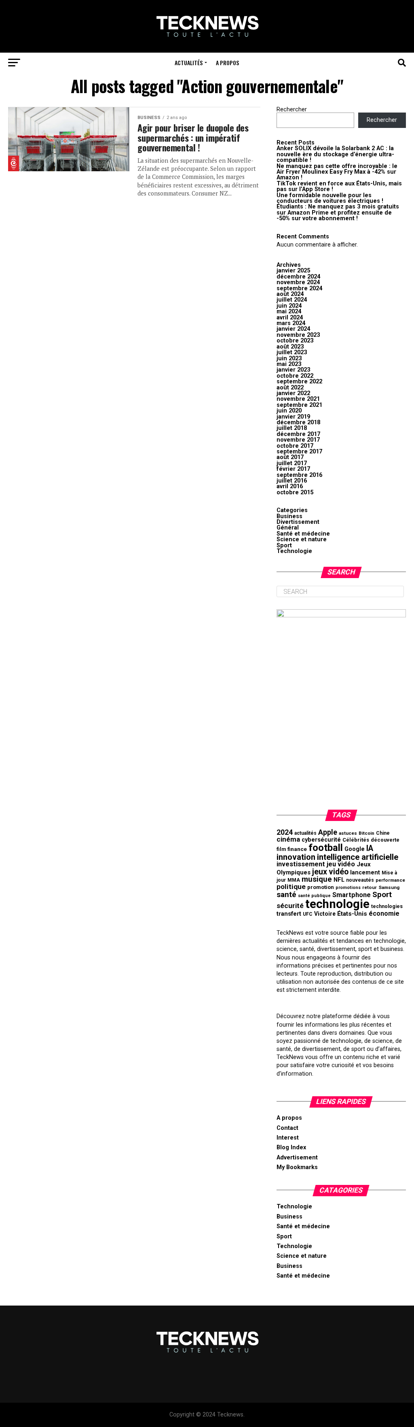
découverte (385, 840)
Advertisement (297, 1157)
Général (288, 527)
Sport (284, 545)
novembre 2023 (298, 335)
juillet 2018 (292, 428)
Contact (287, 1128)
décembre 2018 (298, 422)
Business (289, 516)
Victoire (325, 913)
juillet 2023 (292, 352)
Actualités (189, 62)
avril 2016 (290, 486)
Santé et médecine (303, 533)
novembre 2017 (298, 439)
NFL (339, 879)
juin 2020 (289, 410)
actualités (305, 833)
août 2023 (290, 346)
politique (291, 887)
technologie (337, 904)
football (325, 847)
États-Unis (352, 913)
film (281, 849)
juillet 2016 (292, 480)
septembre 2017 (299, 451)
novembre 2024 (298, 282)
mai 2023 (289, 364)
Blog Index (291, 1147)
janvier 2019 (293, 416)
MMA (293, 880)
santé (286, 894)
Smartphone (351, 895)
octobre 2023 (295, 340)
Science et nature (302, 539)
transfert (289, 913)
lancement (365, 872)
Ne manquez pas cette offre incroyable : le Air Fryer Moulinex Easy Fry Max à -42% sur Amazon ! (337, 172)
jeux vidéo (330, 871)
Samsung (388, 887)
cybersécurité (321, 839)
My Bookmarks (297, 1167)
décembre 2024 (298, 276)
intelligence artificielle (357, 857)
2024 (285, 832)
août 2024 (290, 294)
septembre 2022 (299, 381)
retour (369, 887)
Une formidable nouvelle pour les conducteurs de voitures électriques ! (330, 198)
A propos (227, 62)
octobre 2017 (295, 445)
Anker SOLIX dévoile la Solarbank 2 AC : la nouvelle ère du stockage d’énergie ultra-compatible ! (335, 154)
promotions (348, 887)
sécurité (290, 906)
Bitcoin (366, 833)
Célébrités (355, 840)
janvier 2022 (293, 393)
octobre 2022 (295, 375)
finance (297, 849)
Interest (288, 1137)
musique (317, 879)
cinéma (288, 839)
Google (354, 849)
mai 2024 (289, 311)
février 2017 (293, 469)
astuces (348, 833)
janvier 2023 (293, 369)
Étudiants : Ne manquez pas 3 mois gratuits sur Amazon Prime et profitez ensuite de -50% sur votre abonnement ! (338, 212)
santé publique (314, 895)
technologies (387, 906)
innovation (296, 857)
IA (369, 848)
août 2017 (290, 457)
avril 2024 (290, 317)
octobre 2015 (295, 492)
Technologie (294, 551)
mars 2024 (291, 323)
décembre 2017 (298, 434)
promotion (320, 887)
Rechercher (292, 109)
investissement (301, 864)
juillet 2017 (292, 463)
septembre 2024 (299, 288)
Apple (327, 832)
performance (390, 880)
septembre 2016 (299, 475)
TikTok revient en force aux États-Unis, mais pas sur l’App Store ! (339, 186)
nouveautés (360, 880)
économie (384, 913)
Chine (383, 833)
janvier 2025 (293, 270)
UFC (308, 914)
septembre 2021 (299, 405)
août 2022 (290, 387)
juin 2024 (289, 305)
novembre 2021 (298, 399)
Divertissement (298, 522)
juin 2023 (289, 358)
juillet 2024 (292, 299)
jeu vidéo (341, 864)
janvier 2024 (293, 328)
